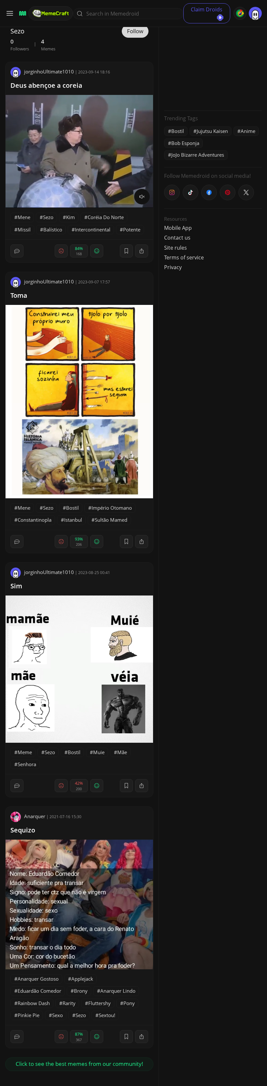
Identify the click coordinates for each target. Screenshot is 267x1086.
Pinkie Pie (28, 1015)
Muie (99, 752)
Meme (25, 752)
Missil (24, 229)
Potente (131, 229)
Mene (24, 217)
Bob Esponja (185, 143)
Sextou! (107, 1015)
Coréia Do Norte (106, 217)
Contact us (177, 237)
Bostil (72, 507)
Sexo (57, 1015)
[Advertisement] (213, 65)
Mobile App (178, 227)
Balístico (52, 229)
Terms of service (184, 257)
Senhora (27, 764)
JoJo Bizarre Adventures (197, 154)
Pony (129, 1003)
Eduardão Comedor (39, 991)
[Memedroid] (21, 13)
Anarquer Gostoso (38, 978)
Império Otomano (111, 507)
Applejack (82, 978)
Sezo (48, 217)
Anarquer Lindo (117, 991)
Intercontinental (92, 229)
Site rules (175, 247)
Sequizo (22, 830)
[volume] (142, 196)
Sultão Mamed (111, 520)
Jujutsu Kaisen (212, 131)
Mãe (122, 752)
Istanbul (73, 520)
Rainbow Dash (34, 1003)
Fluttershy (99, 1003)
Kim (70, 217)
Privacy (173, 267)
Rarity (69, 1003)
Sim (16, 586)
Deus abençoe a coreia (46, 85)
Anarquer (34, 816)
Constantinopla (34, 520)
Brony (81, 991)
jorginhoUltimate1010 (49, 71)
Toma (18, 295)
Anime (248, 131)
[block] (141, 250)
